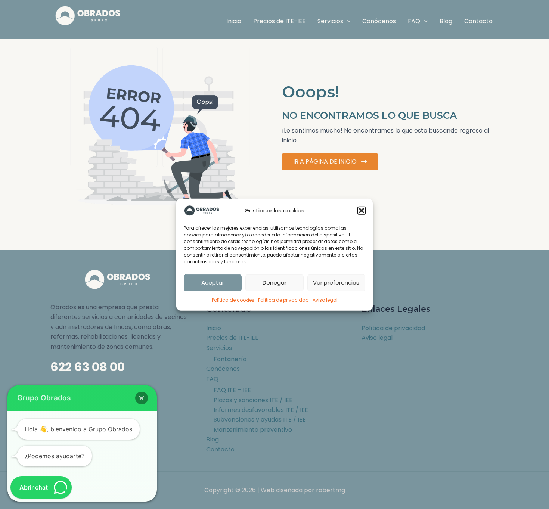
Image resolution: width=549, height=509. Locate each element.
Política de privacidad (283, 300)
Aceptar (212, 282)
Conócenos (223, 368)
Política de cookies (233, 300)
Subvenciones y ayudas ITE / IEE (260, 419)
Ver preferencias (336, 282)
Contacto (220, 449)
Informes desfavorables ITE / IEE (261, 410)
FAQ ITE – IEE (232, 390)
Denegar (274, 282)
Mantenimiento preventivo (253, 429)
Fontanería (230, 359)
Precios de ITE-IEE (232, 337)
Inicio (213, 328)
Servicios (219, 348)
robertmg (330, 490)
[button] (361, 210)
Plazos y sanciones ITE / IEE (253, 400)
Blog (212, 439)
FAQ (212, 379)
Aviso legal (325, 300)
